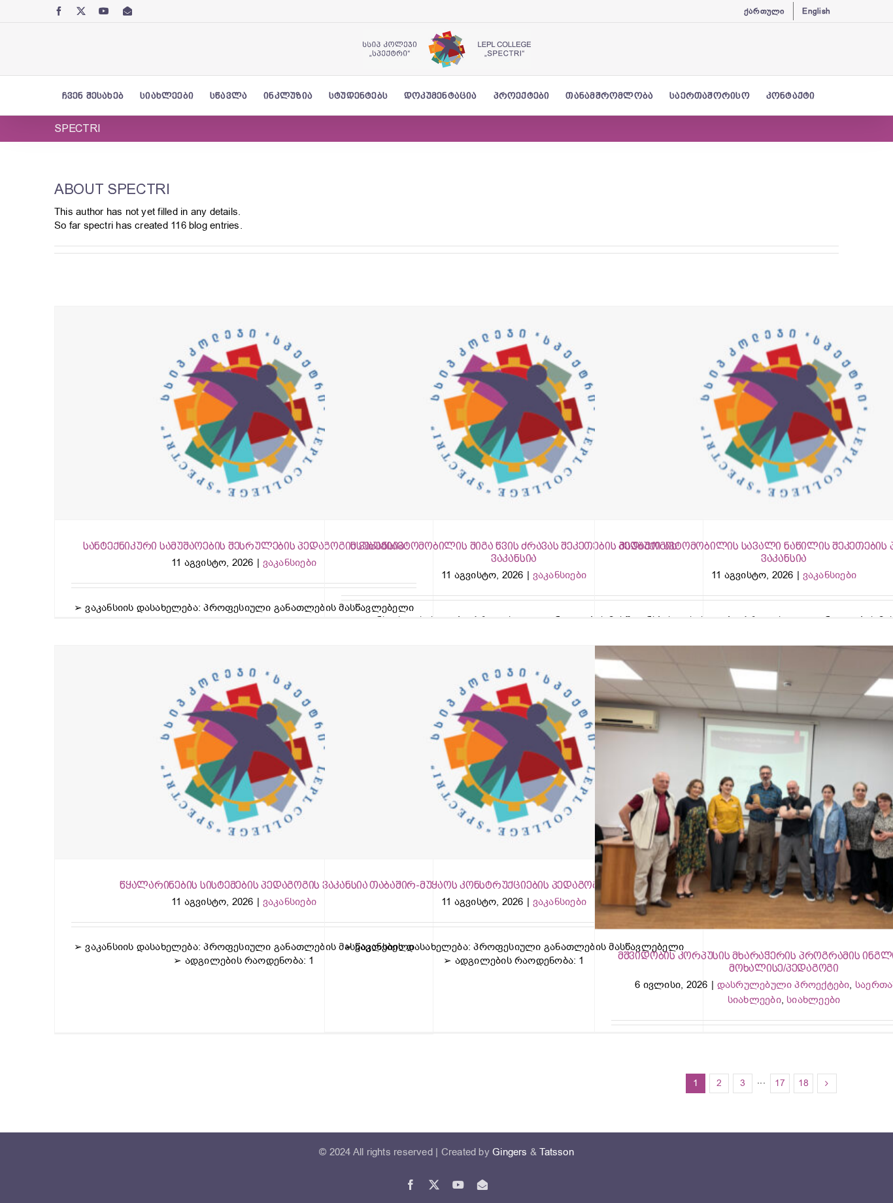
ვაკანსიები (289, 562)
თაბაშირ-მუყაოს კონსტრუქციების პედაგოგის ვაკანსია (513, 885)
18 (803, 1083)
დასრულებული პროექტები (783, 984)
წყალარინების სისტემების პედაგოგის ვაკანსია (244, 885)
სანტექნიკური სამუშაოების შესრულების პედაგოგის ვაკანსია (244, 546)
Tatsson (556, 1152)
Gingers (511, 1152)
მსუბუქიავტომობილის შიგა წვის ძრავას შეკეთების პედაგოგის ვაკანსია (513, 552)
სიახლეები (813, 999)
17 (780, 1083)
